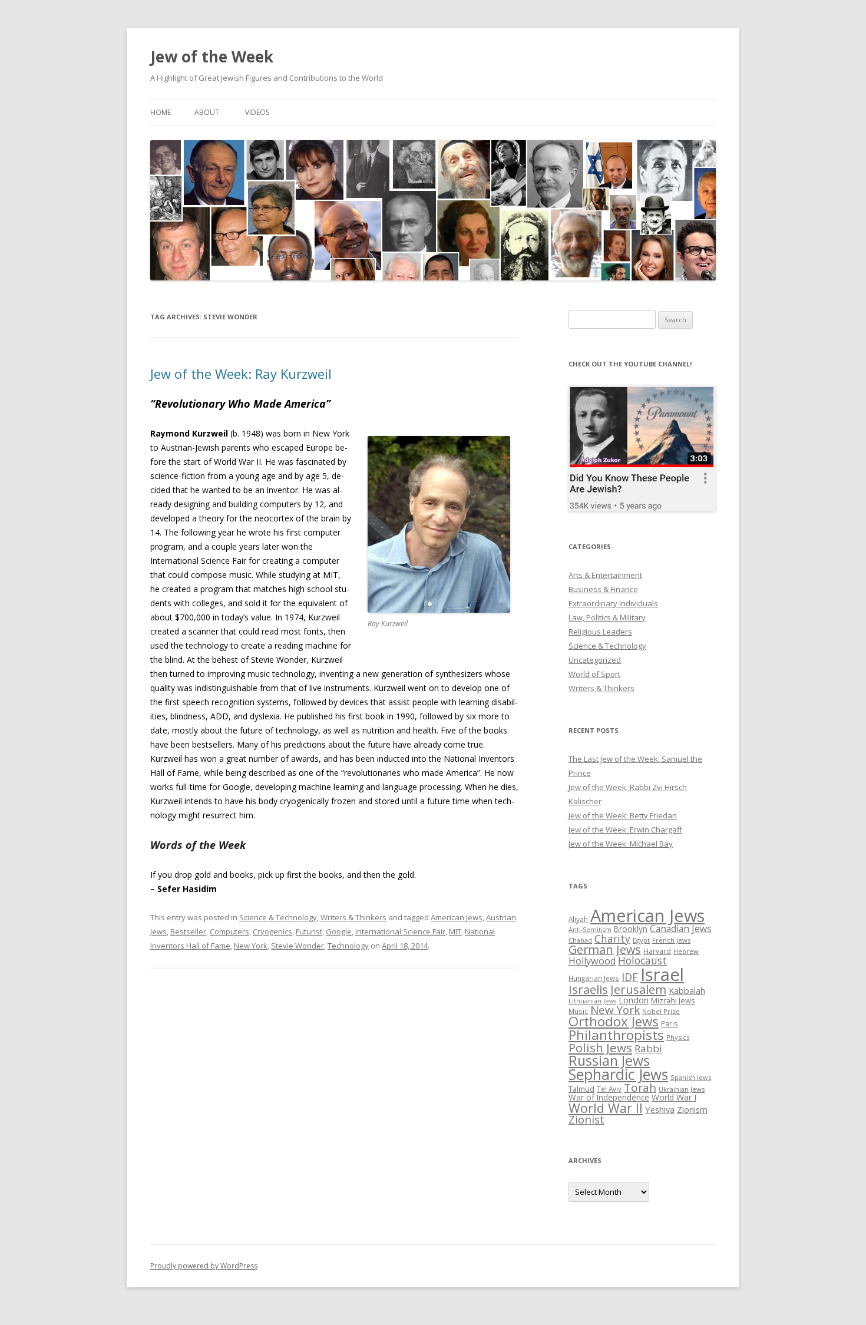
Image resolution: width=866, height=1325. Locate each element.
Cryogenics (272, 931)
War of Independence (608, 1097)
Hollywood (592, 960)
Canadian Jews (681, 928)
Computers (229, 931)
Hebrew (686, 951)
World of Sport (594, 674)
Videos (257, 112)
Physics (677, 1037)
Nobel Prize (661, 1011)
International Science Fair (400, 931)
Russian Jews (609, 1060)
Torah (640, 1087)
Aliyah (578, 919)
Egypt (641, 940)
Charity (612, 938)
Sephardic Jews (618, 1074)
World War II (605, 1107)
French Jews (671, 940)
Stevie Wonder (297, 945)
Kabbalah (687, 990)
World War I (674, 1097)
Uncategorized (594, 660)
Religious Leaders (600, 631)
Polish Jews (600, 1047)
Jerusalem (638, 989)
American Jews (456, 917)
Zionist (586, 1119)
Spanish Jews (690, 1077)
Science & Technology (278, 917)
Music (578, 1011)
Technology (348, 945)
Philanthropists (616, 1035)
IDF (630, 977)
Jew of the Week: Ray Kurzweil (241, 373)
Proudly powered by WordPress (203, 1266)
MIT (455, 931)
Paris (669, 1023)
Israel (662, 974)
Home (160, 112)
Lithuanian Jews (592, 1001)
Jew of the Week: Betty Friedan (622, 815)
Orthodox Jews (613, 1021)
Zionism (692, 1109)
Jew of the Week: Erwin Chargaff (625, 829)
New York (250, 945)
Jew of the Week (211, 56)
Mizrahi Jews (673, 1000)
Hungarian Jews (593, 978)
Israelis (588, 989)
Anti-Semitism (590, 930)
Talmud (581, 1088)
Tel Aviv (609, 1088)
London (634, 1000)
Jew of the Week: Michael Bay (620, 843)
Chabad (580, 940)
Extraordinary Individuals (613, 603)
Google (339, 931)
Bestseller (188, 931)
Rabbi (648, 1048)
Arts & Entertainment (605, 575)
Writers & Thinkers (353, 917)
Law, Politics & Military (607, 617)
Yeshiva (660, 1109)
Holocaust (642, 960)
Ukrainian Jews (682, 1089)
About (206, 112)
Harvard (657, 951)
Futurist (309, 931)
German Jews (604, 949)
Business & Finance (603, 589)
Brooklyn (630, 928)
